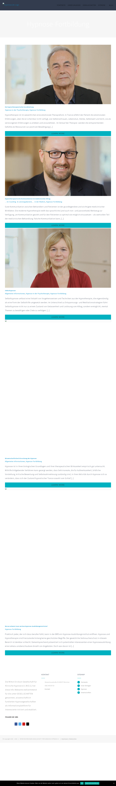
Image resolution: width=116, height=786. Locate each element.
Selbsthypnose (10, 290)
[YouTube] (23, 724)
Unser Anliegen (86, 686)
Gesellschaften (86, 692)
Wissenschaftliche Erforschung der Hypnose (21, 458)
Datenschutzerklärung (91, 783)
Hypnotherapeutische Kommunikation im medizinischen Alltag (27, 199)
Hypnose (84, 689)
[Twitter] (19, 724)
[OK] (114, 783)
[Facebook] (16, 724)
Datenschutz (73, 739)
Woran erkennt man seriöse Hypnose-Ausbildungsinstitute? (26, 626)
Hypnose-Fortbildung (37, 110)
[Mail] (27, 724)
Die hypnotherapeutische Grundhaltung (19, 107)
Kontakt (47, 689)
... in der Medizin (39, 202)
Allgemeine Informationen (15, 294)
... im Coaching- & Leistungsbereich (18, 202)
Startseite (84, 682)
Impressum (65, 739)
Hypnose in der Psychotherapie (17, 110)
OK (82, 783)
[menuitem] (62, 5)
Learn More (58, 134)
